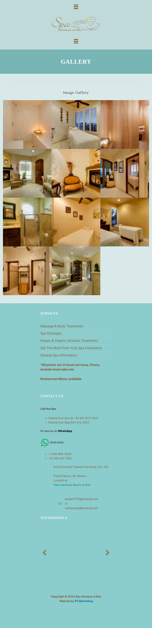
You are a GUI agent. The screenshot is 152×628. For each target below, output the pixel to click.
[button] (44, 553)
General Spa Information (58, 355)
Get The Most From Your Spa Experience (71, 348)
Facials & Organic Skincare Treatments (69, 341)
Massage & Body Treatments (61, 326)
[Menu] (76, 6)
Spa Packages (51, 333)
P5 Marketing (84, 601)
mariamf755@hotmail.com (81, 499)
